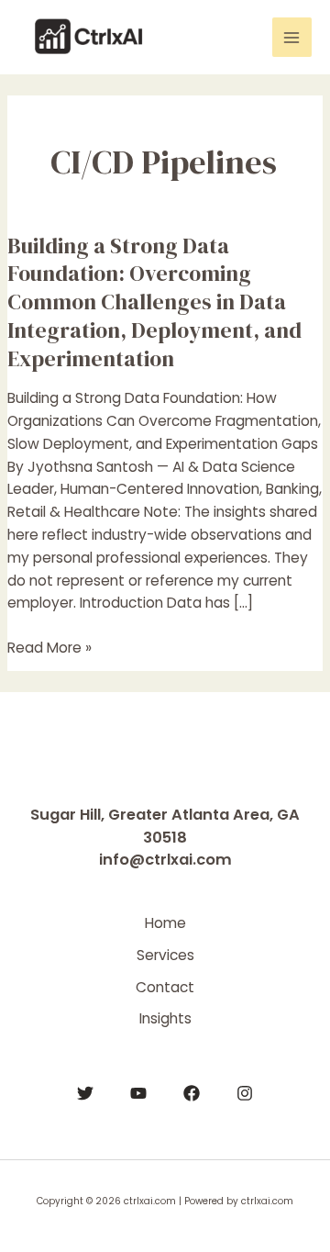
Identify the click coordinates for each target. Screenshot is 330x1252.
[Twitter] (85, 1093)
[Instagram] (244, 1093)
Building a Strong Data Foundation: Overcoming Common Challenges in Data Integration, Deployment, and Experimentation (154, 302)
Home (165, 923)
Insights (165, 1018)
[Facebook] (191, 1093)
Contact (165, 987)
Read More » (49, 647)
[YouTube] (138, 1093)
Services (165, 955)
